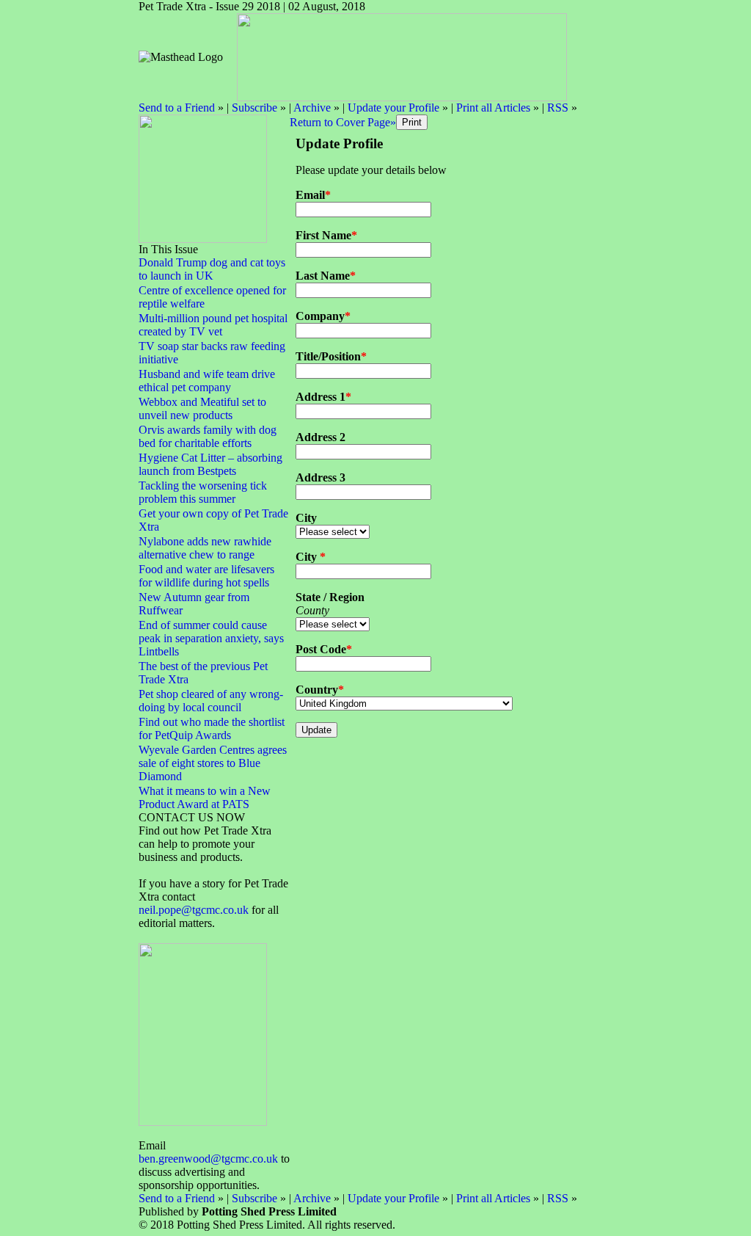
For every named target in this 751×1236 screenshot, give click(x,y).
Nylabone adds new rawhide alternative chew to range (205, 548)
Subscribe (254, 107)
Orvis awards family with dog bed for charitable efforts (207, 436)
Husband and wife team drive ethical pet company (207, 380)
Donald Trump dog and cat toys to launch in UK (212, 269)
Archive (312, 107)
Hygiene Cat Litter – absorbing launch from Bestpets (210, 464)
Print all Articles (493, 107)
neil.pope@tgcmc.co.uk (195, 910)
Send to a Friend (177, 107)
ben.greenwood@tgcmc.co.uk (208, 1158)
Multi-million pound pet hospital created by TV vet (213, 325)
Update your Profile (393, 107)
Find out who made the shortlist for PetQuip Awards (212, 728)
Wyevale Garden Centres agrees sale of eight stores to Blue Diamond (213, 763)
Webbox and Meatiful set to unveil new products (202, 408)
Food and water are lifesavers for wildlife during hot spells (206, 576)
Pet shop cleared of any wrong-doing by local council (211, 700)
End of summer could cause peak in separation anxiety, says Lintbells (211, 638)
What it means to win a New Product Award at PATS (205, 797)
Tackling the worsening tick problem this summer (203, 492)
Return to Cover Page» (343, 122)
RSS (557, 107)
